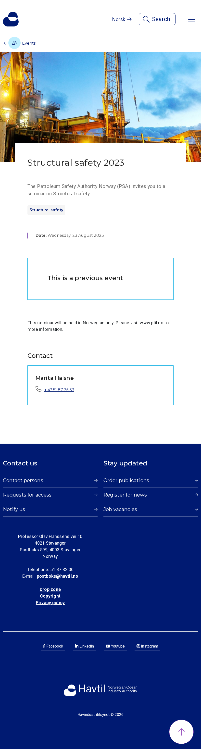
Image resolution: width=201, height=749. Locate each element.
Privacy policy (50, 602)
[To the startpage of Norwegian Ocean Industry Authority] (11, 19)
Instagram (149, 646)
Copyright (50, 596)
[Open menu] (191, 19)
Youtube (117, 646)
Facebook (54, 646)
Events (28, 43)
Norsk (118, 19)
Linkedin (86, 646)
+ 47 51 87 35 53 (59, 389)
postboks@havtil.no (57, 576)
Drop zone (50, 589)
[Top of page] (181, 732)
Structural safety (46, 210)
